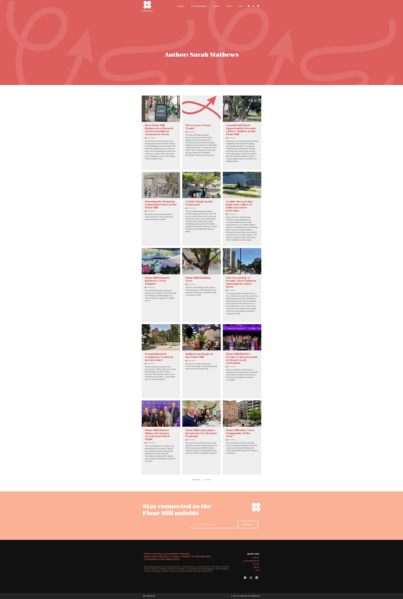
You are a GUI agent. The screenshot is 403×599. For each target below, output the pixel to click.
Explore (181, 6)
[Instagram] (253, 6)
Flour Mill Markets (199, 6)
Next (208, 480)
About (229, 6)
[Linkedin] (258, 6)
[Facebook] (249, 6)
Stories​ (216, 6)
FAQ (240, 6)
